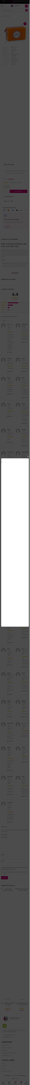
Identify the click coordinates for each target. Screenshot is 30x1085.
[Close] (28, 456)
